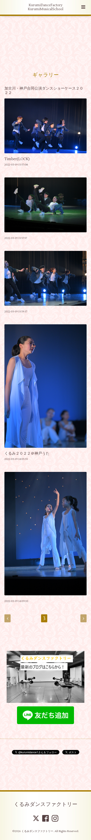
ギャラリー (45, 75)
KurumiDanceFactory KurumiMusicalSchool (45, 7)
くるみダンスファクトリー (45, 804)
